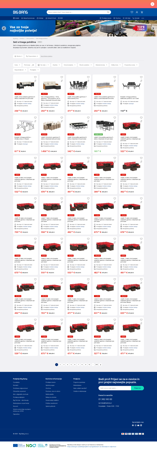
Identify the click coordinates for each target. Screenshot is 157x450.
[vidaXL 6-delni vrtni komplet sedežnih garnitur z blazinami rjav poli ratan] (78, 174)
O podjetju (16, 382)
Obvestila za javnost (19, 391)
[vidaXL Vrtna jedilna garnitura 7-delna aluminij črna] (78, 94)
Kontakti (15, 385)
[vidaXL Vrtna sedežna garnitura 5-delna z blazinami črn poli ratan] (25, 94)
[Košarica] (142, 12)
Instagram (135, 425)
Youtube (138, 425)
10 (89, 364)
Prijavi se (137, 388)
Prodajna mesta (50, 382)
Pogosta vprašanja (79, 382)
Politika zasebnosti (52, 403)
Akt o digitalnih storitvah (20, 394)
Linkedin (141, 425)
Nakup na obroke (51, 397)
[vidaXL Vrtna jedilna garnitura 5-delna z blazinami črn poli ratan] (105, 134)
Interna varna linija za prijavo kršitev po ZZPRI (22, 410)
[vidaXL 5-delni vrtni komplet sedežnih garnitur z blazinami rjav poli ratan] (105, 174)
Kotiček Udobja (27, 103)
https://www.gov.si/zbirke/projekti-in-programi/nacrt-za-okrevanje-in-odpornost (91, 446)
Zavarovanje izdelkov (52, 400)
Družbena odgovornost (20, 388)
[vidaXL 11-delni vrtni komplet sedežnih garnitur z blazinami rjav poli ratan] (131, 215)
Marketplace (77, 385)
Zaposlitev (16, 414)
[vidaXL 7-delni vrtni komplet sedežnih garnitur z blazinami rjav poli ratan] (52, 174)
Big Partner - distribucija (20, 400)
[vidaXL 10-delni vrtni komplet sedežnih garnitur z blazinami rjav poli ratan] (25, 215)
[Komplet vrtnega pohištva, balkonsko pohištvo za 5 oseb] (131, 94)
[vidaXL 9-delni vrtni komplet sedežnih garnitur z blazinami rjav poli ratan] (105, 296)
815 (97, 364)
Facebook (133, 425)
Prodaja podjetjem (19, 397)
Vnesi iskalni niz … (60, 12)
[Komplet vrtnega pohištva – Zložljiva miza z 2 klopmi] (25, 134)
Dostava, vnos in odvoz (53, 391)
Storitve (48, 388)
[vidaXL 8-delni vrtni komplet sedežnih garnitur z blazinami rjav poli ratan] (131, 134)
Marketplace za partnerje (21, 403)
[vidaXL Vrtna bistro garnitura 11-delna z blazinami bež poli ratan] (52, 134)
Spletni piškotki (50, 406)
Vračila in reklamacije (79, 391)
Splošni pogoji (50, 385)
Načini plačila (50, 394)
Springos (131, 103)
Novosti (15, 406)
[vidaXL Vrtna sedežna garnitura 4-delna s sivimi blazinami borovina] (105, 94)
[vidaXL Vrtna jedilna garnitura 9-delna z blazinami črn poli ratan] (78, 134)
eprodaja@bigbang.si (105, 403)
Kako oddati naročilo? (80, 388)
